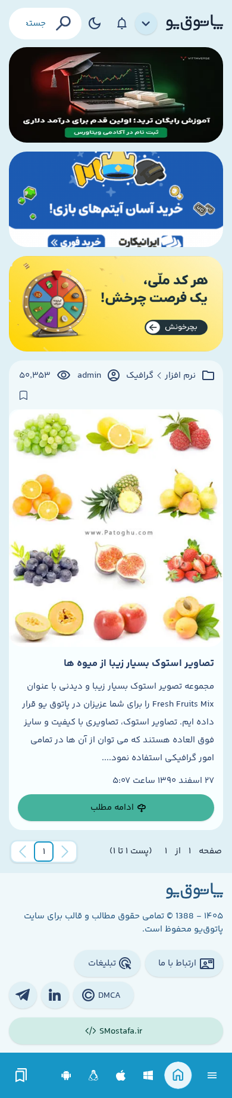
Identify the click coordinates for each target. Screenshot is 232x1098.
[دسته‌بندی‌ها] (146, 24)
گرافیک (139, 376)
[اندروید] (66, 1075)
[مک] (121, 1075)
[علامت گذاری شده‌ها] (21, 1076)
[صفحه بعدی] (22, 851)
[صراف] (116, 303)
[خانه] (178, 1076)
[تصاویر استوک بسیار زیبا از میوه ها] (116, 528)
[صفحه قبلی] (65, 851)
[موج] (116, 95)
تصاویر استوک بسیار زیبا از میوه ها (139, 663)
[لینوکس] (93, 1075)
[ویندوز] (148, 1075)
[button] (44, 851)
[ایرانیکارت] (116, 199)
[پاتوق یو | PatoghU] (194, 23)
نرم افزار (180, 376)
